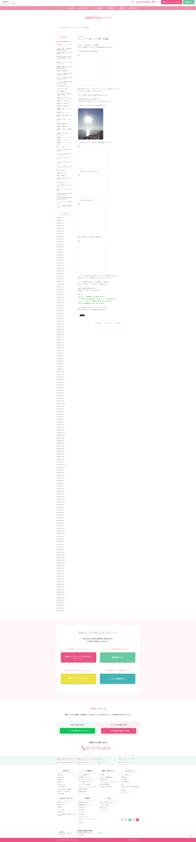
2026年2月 (59, 225)
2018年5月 (59, 358)
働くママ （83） (61, 146)
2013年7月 (59, 509)
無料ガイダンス (61, 804)
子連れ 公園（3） (61, 170)
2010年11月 (59, 592)
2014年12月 (59, 464)
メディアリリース (125, 792)
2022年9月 (59, 276)
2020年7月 (59, 337)
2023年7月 (59, 252)
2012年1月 (59, 555)
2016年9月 (59, 411)
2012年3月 (59, 549)
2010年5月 (59, 608)
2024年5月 (59, 236)
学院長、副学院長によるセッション (108, 802)
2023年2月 (59, 262)
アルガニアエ (82, 811)
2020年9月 (59, 331)
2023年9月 (59, 249)
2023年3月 (59, 260)
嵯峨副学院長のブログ (84, 804)
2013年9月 (59, 504)
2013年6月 (59, 512)
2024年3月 (59, 241)
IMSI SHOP (81, 809)
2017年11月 (59, 374)
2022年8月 (59, 278)
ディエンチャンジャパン (84, 816)
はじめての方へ (61, 784)
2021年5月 (59, 313)
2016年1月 (59, 430)
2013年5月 (59, 515)
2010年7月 (59, 602)
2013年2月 (59, 523)
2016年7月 (59, 416)
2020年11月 (59, 326)
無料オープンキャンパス (171, 2)
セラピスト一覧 (103, 809)
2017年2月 (59, 398)
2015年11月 (59, 435)
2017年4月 (59, 393)
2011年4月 (59, 578)
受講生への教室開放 (105, 784)
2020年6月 (59, 339)
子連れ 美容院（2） (62, 175)
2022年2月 (59, 294)
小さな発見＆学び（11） (62, 85)
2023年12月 (59, 247)
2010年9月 (59, 597)
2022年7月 (59, 281)
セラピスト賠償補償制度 (106, 777)
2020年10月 (59, 329)
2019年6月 (59, 353)
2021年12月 (59, 300)
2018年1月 (59, 369)
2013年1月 (59, 525)
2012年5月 (59, 544)
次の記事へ (118, 323)
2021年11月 (59, 302)
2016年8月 (59, 414)
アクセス (157, 2)
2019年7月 (59, 350)
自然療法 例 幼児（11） (63, 100)
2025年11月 (59, 231)
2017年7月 (59, 385)
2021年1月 (59, 321)
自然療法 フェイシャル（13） (64, 137)
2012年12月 (59, 528)
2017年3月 (59, 395)
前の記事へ (99, 323)
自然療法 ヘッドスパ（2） (63, 140)
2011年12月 (59, 557)
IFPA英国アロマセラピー (85, 777)
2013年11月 (59, 499)
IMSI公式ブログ (82, 807)
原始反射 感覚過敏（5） (63, 70)
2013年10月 (59, 501)
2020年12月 (59, 324)
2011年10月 (59, 563)
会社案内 (123, 790)
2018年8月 (59, 355)
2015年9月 (59, 440)
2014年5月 (59, 483)
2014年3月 (59, 488)
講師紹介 (59, 782)
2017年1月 (59, 401)
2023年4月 (59, 257)
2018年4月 (59, 361)
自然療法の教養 (82, 789)
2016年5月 (59, 419)
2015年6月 (59, 448)
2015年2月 (59, 459)
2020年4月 (59, 345)
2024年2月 (59, 244)
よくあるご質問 (61, 786)
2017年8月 (59, 382)
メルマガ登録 (60, 809)
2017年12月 (59, 371)
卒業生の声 (60, 779)
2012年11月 (59, 531)
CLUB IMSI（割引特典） (106, 786)
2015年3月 (59, 456)
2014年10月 (59, 470)
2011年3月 (59, 581)
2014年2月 (59, 491)
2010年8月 (59, 600)
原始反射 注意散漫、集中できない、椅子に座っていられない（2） (64, 58)
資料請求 (188, 2)
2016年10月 (59, 408)
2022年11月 (59, 270)
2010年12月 (59, 589)
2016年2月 (59, 427)
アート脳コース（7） (62, 182)
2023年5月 (59, 254)
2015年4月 (59, 454)
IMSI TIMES (82, 814)
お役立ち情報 (60, 793)
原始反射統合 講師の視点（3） (64, 41)
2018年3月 (59, 363)
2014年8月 (59, 475)
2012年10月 (59, 533)
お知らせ (81, 822)
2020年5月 (59, 342)
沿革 (122, 784)
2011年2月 (59, 584)
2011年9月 (59, 565)
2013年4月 (59, 517)
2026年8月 (59, 217)
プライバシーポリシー (134, 840)
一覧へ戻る (110, 323)
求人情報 (102, 774)
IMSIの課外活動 (125, 782)
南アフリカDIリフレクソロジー (86, 779)
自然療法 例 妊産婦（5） (63, 103)
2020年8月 (59, 334)
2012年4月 (59, 547)
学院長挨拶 (124, 777)
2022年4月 (59, 289)
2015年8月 (59, 443)
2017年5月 (59, 390)
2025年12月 (59, 228)
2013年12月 (59, 496)
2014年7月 (59, 478)
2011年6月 (59, 573)
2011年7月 (59, 571)
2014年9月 (59, 472)
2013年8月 (59, 507)
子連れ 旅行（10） (61, 173)
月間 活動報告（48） (62, 91)
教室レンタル (103, 807)
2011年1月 (59, 586)
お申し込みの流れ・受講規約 (64, 789)
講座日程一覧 (60, 777)
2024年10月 (59, 233)
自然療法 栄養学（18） (63, 126)
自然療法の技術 (82, 791)
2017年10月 (59, 377)
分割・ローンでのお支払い (63, 791)
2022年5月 (59, 286)
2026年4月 (59, 223)
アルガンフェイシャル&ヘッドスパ (87, 786)
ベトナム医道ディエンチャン (86, 782)
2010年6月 (59, 605)
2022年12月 (59, 268)
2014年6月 (59, 480)
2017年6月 (59, 387)
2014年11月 (59, 467)
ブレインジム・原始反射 (84, 784)
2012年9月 (59, 536)
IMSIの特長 (60, 774)
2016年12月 (59, 403)
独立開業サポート (104, 779)
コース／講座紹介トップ (84, 774)
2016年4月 (59, 422)
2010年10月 (59, 594)
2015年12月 (59, 432)
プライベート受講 (104, 804)
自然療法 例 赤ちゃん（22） (64, 98)
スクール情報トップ (126, 774)
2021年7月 (59, 308)
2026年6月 (59, 220)
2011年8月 (59, 568)
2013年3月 (59, 520)
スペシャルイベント (83, 793)
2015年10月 (59, 438)
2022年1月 (59, 297)
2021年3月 (59, 318)
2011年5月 (59, 576)
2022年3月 (59, 292)
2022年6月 (59, 284)
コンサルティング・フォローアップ (108, 782)
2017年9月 (59, 379)
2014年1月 (59, 493)
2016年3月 (59, 424)
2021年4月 (59, 316)
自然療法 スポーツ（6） (63, 112)
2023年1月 (59, 265)
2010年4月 (59, 610)
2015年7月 (59, 446)
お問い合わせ (60, 811)
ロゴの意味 (124, 779)
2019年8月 (59, 347)
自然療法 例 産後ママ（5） (64, 106)
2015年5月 (59, 451)
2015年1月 (59, 462)
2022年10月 (59, 273)
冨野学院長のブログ (83, 802)
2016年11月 (59, 406)
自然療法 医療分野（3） (63, 123)
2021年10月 (59, 305)
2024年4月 (59, 239)
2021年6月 (59, 310)
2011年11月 (59, 560)
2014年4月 (59, 486)
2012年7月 (59, 541)
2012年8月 (59, 539)
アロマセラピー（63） (62, 88)
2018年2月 (59, 366)
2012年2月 (59, 552)
